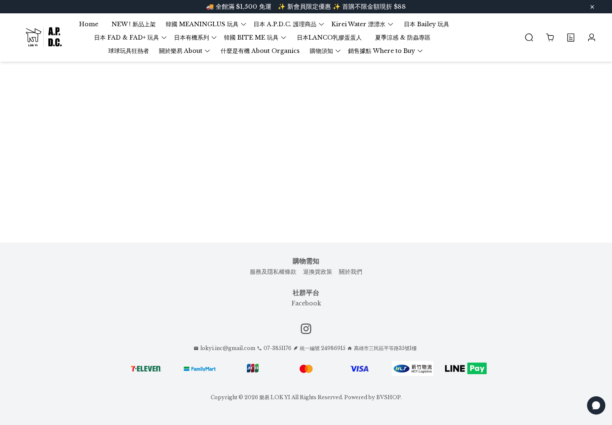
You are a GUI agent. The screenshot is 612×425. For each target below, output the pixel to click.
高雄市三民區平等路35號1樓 (385, 348)
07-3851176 (277, 348)
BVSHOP (388, 397)
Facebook (306, 303)
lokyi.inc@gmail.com (227, 348)
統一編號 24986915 (323, 348)
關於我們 (350, 271)
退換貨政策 (317, 271)
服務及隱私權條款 (273, 271)
